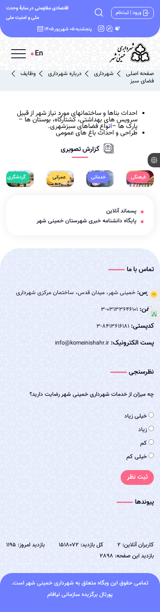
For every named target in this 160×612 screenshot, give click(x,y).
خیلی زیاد (136, 416)
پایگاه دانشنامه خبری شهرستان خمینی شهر (87, 221)
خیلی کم (137, 456)
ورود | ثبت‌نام (128, 12)
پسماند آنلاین (121, 211)
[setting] (154, 160)
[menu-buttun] (18, 54)
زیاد (143, 429)
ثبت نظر (137, 477)
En (39, 53)
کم (144, 443)
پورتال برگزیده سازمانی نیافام (80, 594)
